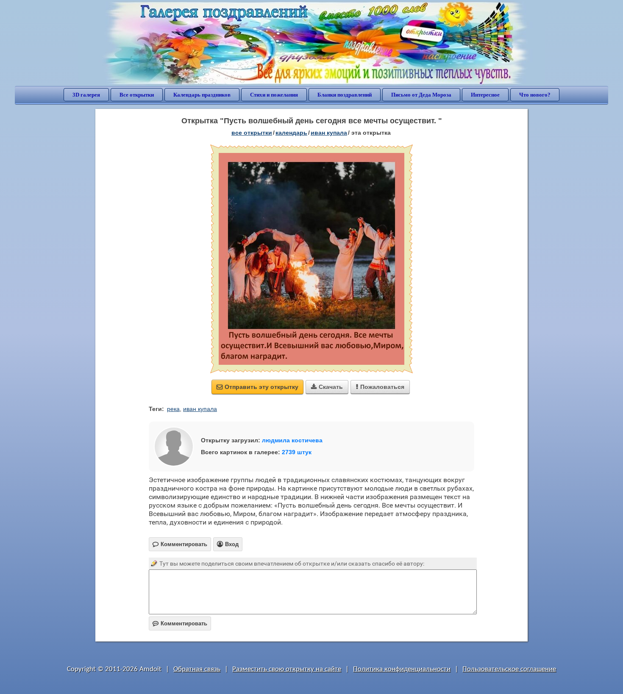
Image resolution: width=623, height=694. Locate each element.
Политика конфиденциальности (402, 669)
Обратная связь (196, 669)
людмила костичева (292, 440)
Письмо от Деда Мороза (421, 95)
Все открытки (137, 95)
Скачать (327, 386)
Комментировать (180, 623)
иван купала (200, 408)
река (173, 408)
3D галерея (86, 95)
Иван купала (329, 132)
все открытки (251, 132)
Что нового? (535, 95)
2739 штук (297, 452)
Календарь (291, 132)
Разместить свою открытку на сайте (286, 669)
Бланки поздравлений (344, 95)
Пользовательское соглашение (509, 669)
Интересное (485, 95)
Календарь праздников (202, 95)
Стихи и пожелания (274, 95)
